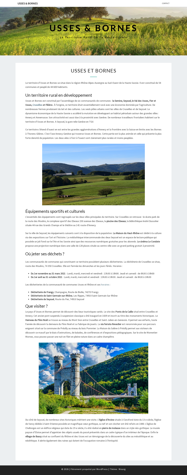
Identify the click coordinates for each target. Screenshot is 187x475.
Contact (165, 3)
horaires (105, 284)
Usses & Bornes (28, 3)
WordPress (102, 469)
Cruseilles (37, 104)
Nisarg (122, 469)
